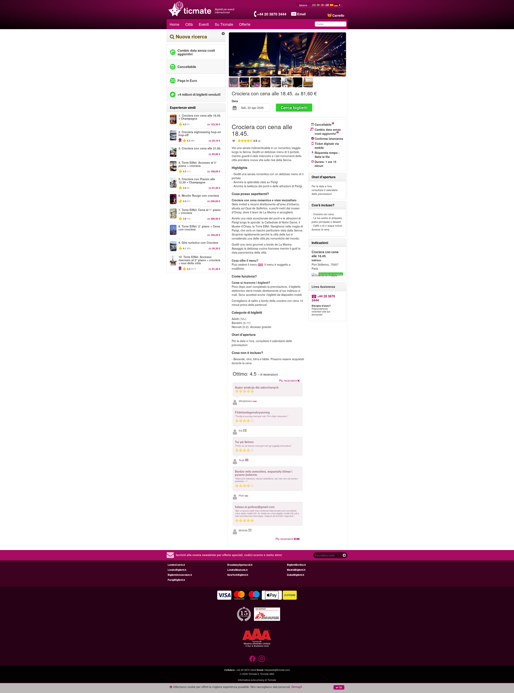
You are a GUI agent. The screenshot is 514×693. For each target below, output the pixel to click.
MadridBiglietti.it (296, 570)
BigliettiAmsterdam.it (180, 575)
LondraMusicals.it (237, 570)
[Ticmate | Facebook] (252, 659)
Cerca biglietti (294, 107)
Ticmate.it (253, 674)
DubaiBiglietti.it (295, 575)
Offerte (244, 24)
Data (235, 101)
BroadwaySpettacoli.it (239, 565)
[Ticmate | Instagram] (262, 659)
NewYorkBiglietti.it (237, 575)
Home (174, 24)
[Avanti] (319, 54)
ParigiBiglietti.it (176, 580)
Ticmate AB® (267, 674)
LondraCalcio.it (176, 565)
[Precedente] (255, 54)
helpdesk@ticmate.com (277, 669)
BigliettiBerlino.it (296, 565)
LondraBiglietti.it (177, 570)
